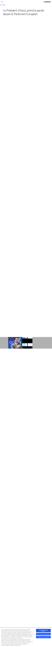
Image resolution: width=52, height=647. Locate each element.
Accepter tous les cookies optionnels (43, 630)
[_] (47, 2)
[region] (26, 637)
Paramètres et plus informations (43, 637)
